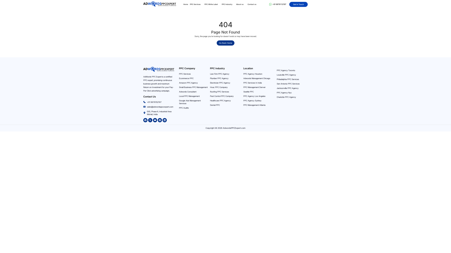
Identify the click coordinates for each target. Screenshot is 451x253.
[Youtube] (155, 120)
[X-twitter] (150, 120)
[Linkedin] (165, 120)
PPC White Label (211, 4)
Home (185, 4)
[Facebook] (145, 120)
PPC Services (195, 4)
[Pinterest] (160, 120)
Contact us (252, 4)
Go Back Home (225, 43)
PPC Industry (227, 4)
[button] (196, 4)
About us (240, 4)
